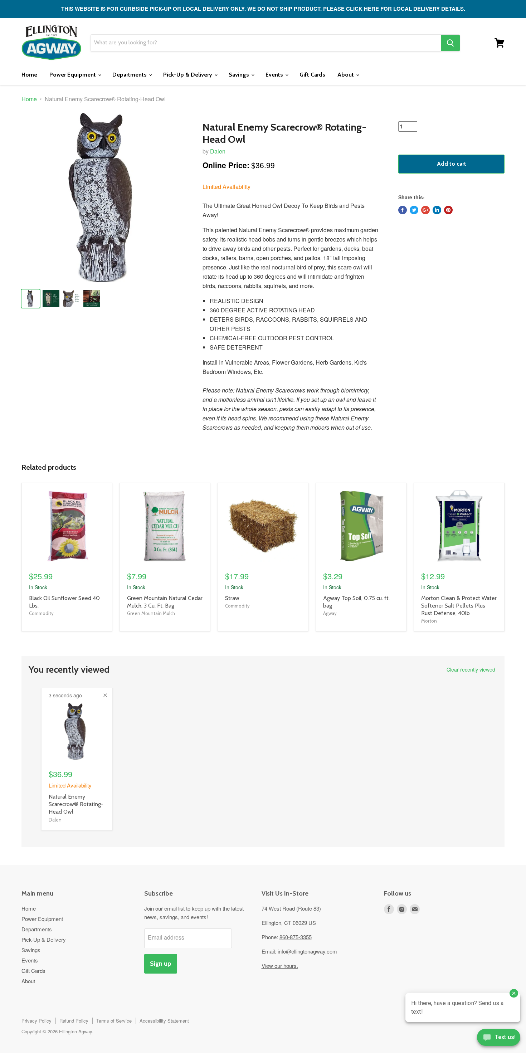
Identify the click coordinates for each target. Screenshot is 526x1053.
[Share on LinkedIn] (437, 210)
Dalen (217, 151)
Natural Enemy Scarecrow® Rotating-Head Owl (76, 804)
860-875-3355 (295, 937)
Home (29, 74)
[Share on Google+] (425, 210)
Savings (239, 74)
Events (275, 74)
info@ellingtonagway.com (307, 951)
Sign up (160, 963)
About (346, 74)
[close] (105, 695)
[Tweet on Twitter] (414, 210)
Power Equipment (73, 74)
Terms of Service (114, 1020)
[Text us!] (498, 1038)
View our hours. (280, 965)
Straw (232, 598)
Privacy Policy (36, 1020)
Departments (130, 74)
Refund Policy (73, 1020)
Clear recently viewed (471, 669)
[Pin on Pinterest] (448, 210)
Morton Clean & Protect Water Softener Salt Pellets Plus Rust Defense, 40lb (459, 605)
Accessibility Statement (164, 1020)
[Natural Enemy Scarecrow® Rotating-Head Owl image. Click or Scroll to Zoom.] (106, 197)
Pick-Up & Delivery (188, 74)
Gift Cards (312, 74)
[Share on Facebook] (402, 210)
